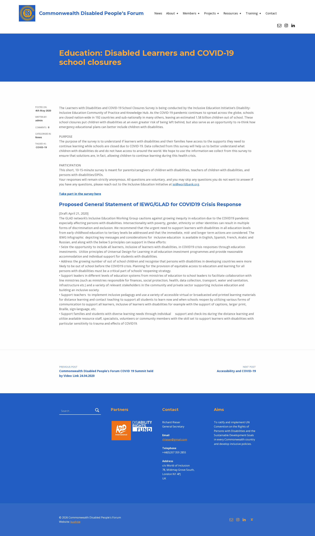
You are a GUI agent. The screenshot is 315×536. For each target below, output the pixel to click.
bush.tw (75, 522)
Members (189, 13)
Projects (210, 13)
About (170, 13)
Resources (230, 13)
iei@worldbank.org (186, 184)
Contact (271, 13)
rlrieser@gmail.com (174, 439)
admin (39, 120)
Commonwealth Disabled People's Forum (91, 13)
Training (252, 13)
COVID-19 (41, 147)
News (158, 13)
